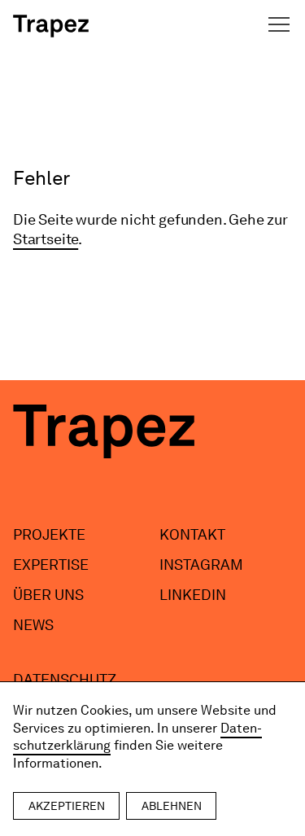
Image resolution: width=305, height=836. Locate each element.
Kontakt (192, 534)
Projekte (49, 534)
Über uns (48, 594)
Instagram (201, 564)
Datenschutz (64, 679)
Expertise (51, 564)
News (33, 624)
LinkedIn (192, 594)
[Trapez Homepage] (51, 26)
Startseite (45, 238)
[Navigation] (279, 24)
